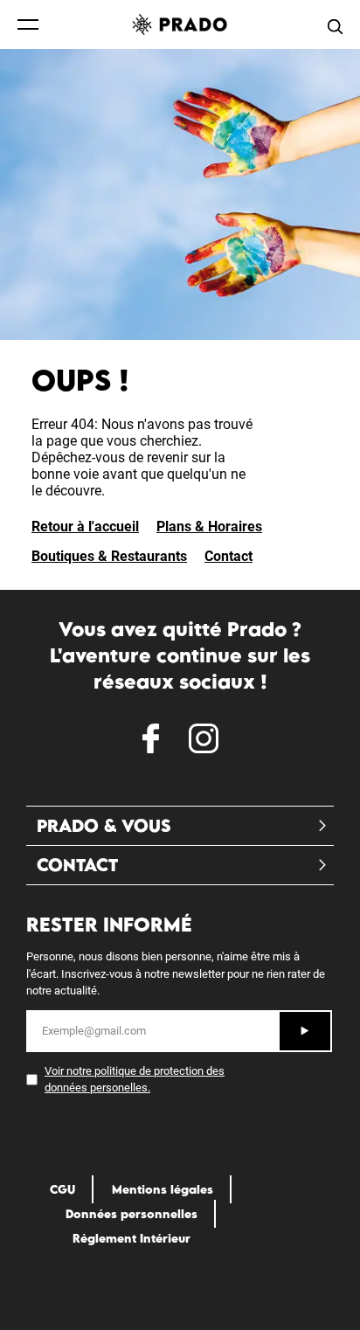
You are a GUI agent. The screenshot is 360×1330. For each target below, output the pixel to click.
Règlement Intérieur (131, 1238)
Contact (228, 556)
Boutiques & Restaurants (109, 556)
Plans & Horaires (209, 526)
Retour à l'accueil (85, 526)
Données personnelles (131, 1214)
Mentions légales (162, 1189)
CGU (62, 1189)
